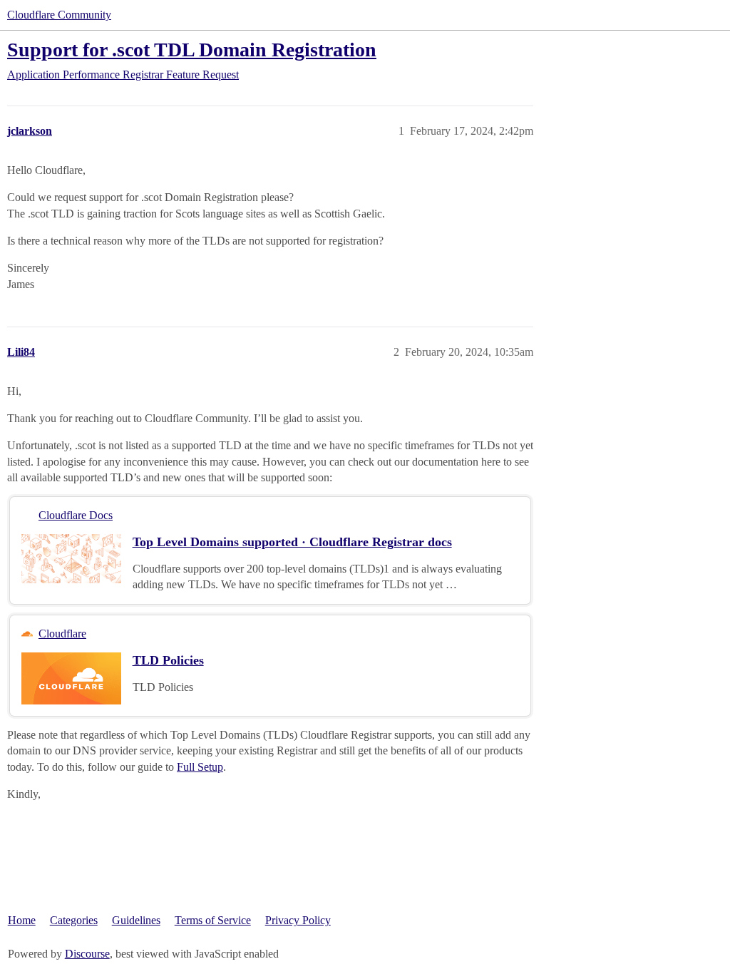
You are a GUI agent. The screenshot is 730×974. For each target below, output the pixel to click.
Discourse (87, 954)
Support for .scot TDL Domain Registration (191, 50)
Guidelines (136, 920)
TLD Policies (168, 660)
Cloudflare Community (59, 15)
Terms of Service (213, 920)
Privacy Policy (298, 920)
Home (22, 920)
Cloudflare (62, 633)
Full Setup (200, 767)
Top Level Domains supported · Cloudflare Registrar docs (292, 542)
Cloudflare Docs (75, 515)
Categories (74, 920)
